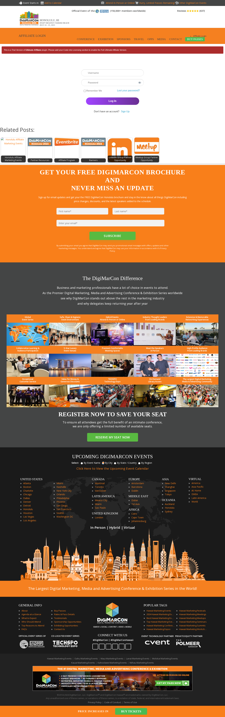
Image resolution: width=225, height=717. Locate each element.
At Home (196, 490)
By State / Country (127, 462)
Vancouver (100, 490)
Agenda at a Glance (31, 614)
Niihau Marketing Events (142, 662)
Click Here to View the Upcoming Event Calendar (112, 468)
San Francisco (63, 509)
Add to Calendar (53, 2)
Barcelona (136, 486)
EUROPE (134, 479)
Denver (27, 501)
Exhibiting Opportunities (66, 625)
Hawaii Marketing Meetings (192, 614)
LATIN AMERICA (103, 496)
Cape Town (137, 517)
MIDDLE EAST (138, 496)
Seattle (60, 513)
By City (108, 462)
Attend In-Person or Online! (120, 2)
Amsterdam (137, 483)
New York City (63, 490)
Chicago (27, 494)
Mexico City (101, 500)
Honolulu (28, 509)
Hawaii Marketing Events (159, 610)
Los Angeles (29, 520)
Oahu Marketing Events (86, 658)
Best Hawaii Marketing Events (161, 618)
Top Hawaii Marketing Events (161, 621)
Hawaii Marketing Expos (158, 629)
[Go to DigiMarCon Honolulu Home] (29, 26)
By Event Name (92, 462)
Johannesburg (138, 521)
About (25, 610)
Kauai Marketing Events (83, 662)
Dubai (134, 500)
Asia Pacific (198, 486)
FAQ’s (24, 629)
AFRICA (133, 509)
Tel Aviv (135, 504)
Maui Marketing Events (112, 658)
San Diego (62, 505)
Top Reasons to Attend (33, 625)
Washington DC (64, 516)
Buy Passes (60, 610)
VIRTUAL (195, 479)
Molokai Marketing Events (165, 658)
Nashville (61, 486)
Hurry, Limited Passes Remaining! (157, 2)
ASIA (165, 479)
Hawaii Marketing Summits (192, 625)
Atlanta (27, 483)
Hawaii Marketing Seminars (193, 621)
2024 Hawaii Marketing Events (161, 614)
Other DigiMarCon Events (192, 2)
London (99, 517)
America (196, 483)
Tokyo (168, 494)
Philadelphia (62, 498)
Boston (27, 486)
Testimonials (60, 618)
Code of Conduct (112, 702)
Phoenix (60, 501)
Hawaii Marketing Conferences (161, 625)
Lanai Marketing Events (137, 658)
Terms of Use (130, 702)
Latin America (199, 498)
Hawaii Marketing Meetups (192, 618)
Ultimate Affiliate (33, 50)
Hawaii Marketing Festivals (192, 610)
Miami (59, 483)
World (195, 501)
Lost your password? (128, 90)
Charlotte (28, 490)
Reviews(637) (191, 10)
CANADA (98, 479)
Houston (27, 513)
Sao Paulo (100, 507)
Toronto (99, 486)
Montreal (100, 483)
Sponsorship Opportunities (67, 621)
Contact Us (59, 629)
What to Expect (29, 618)
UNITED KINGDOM (105, 513)
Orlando (60, 494)
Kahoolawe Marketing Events (112, 662)
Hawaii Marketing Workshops (193, 629)
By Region (146, 462)
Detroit (27, 505)
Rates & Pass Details (64, 614)
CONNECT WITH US (112, 635)
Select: (75, 462)
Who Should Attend (31, 621)
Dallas (26, 498)
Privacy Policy (94, 702)
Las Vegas (28, 516)
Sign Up (125, 111)
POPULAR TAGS (155, 605)
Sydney (168, 511)
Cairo (134, 513)
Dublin (134, 490)
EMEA (195, 494)
